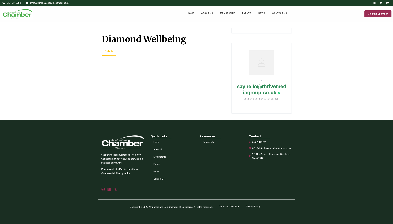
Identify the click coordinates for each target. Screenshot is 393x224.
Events (246, 13)
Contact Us (279, 13)
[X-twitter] (381, 3)
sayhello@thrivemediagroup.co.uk (261, 89)
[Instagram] (374, 3)
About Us (207, 13)
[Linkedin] (388, 3)
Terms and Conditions (229, 206)
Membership (227, 13)
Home (190, 13)
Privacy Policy (253, 206)
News (261, 13)
